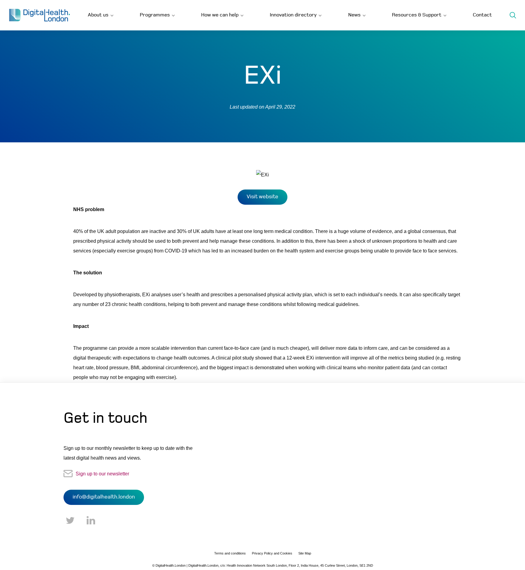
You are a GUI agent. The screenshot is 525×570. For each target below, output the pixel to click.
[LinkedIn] (91, 520)
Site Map (304, 553)
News (354, 15)
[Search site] (512, 15)
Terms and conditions (230, 553)
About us (98, 15)
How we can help (219, 15)
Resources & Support (416, 15)
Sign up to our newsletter (102, 473)
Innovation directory (293, 15)
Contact (482, 15)
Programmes (155, 15)
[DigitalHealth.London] (39, 15)
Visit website (262, 197)
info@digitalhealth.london (104, 497)
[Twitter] (70, 520)
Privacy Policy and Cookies (272, 553)
